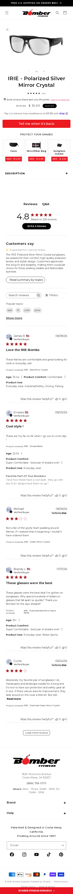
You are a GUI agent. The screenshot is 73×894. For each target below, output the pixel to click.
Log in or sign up (60, 99)
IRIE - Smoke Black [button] (33, 446)
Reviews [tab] (30, 204)
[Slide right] (44, 71)
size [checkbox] (9, 310)
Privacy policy (28, 887)
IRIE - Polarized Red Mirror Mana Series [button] (40, 611)
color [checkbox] (27, 310)
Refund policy (61, 881)
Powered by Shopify (40, 881)
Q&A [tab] (45, 204)
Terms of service (47, 887)
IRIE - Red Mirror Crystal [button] (36, 369)
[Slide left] (29, 71)
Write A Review (36, 226)
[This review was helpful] (57, 399)
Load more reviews (36, 732)
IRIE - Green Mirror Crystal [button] (37, 542)
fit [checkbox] (18, 310)
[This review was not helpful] (63, 399)
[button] (36, 890)
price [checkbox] (37, 310)
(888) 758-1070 (36, 783)
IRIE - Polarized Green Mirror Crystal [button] (42, 705)
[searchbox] (20, 295)
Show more (14, 318)
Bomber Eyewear (21, 881)
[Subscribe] (62, 845)
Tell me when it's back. (37, 124)
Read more (14, 698)
